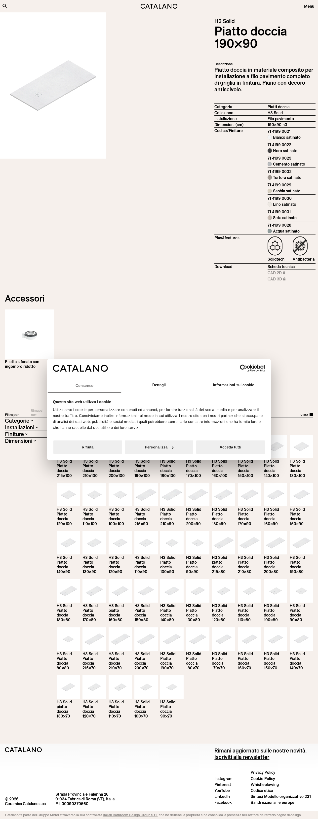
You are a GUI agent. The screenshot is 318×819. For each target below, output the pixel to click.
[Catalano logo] (159, 6)
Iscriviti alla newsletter (241, 756)
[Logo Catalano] (23, 749)
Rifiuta (87, 447)
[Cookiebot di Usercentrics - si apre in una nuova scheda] (243, 368)
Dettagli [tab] (159, 384)
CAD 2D (284, 273)
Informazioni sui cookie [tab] (233, 384)
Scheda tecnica (281, 266)
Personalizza (156, 447)
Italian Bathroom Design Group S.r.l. (130, 815)
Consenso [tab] (84, 385)
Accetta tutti (230, 447)
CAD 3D (284, 279)
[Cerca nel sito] (4, 6)
